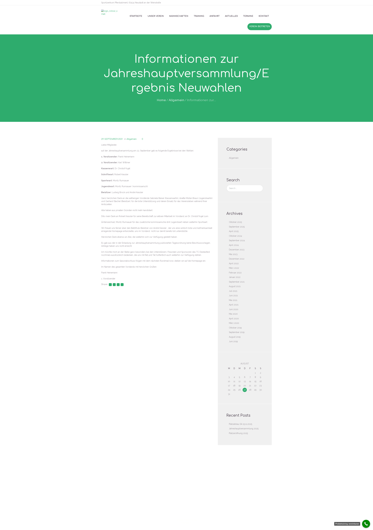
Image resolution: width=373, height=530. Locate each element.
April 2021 (233, 305)
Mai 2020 (233, 314)
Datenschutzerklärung (186, 520)
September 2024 (237, 240)
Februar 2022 (235, 272)
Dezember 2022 (236, 259)
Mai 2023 (233, 254)
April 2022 (234, 263)
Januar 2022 (234, 277)
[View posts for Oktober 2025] (229, 363)
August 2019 (235, 337)
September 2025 (237, 227)
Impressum (186, 523)
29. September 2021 (112, 139)
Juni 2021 (233, 295)
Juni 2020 (233, 309)
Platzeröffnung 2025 (238, 433)
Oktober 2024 (235, 236)
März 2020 (234, 323)
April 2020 (234, 318)
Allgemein (176, 100)
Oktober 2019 (235, 328)
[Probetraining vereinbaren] (366, 524)
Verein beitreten (259, 26)
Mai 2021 (233, 300)
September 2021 (236, 282)
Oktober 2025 (235, 222)
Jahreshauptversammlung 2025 (243, 428)
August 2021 (235, 286)
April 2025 (234, 231)
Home (161, 100)
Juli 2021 (233, 291)
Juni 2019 (233, 341)
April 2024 (234, 245)
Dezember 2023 (236, 249)
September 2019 (236, 332)
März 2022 (234, 268)
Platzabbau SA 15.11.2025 (240, 424)
